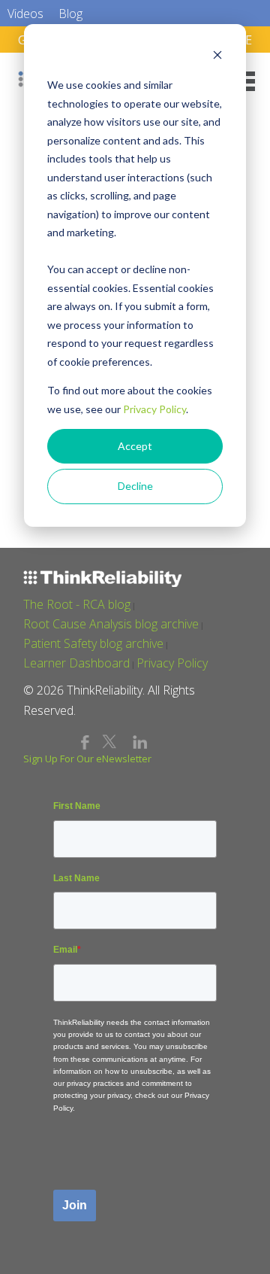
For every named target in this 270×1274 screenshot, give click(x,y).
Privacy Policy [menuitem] (172, 663)
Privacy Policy (154, 409)
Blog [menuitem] (70, 13)
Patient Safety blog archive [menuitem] (93, 643)
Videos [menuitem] (26, 13)
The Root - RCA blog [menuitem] (76, 604)
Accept (135, 445)
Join (74, 1205)
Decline (135, 485)
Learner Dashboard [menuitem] (76, 663)
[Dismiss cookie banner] (217, 56)
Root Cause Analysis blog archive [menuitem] (111, 624)
